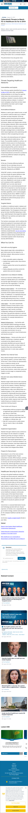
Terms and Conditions (14, 770)
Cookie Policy (11, 800)
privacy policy (4, 562)
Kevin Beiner (21, 634)
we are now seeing (21, 231)
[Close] (25, 788)
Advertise (14, 765)
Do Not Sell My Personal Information (14, 773)
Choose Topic (12, 7)
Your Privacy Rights (14, 774)
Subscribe (21, 558)
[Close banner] (26, 2)
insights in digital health (14, 518)
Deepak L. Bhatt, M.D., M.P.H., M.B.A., (10, 634)
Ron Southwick (6, 603)
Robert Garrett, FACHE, (18, 632)
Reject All (16, 806)
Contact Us (14, 768)
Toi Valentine (6, 689)
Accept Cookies (15, 810)
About (14, 763)
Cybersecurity (5, 569)
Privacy (14, 771)
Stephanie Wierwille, (7, 632)
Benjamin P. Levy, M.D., (7, 633)
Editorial (14, 767)
